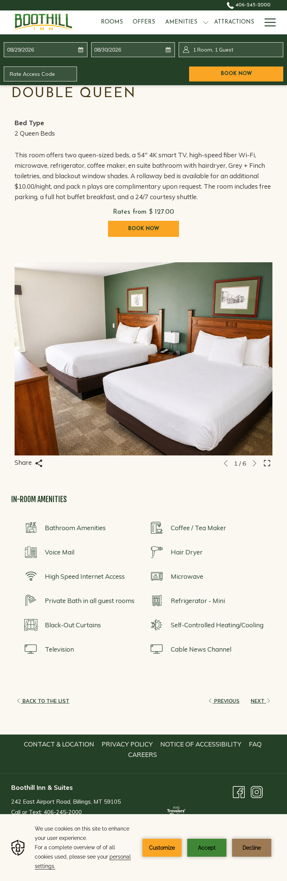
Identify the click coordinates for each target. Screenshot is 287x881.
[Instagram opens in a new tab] (257, 791)
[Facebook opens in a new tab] (239, 791)
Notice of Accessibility (200, 744)
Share (24, 462)
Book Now (252, 74)
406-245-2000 (252, 5)
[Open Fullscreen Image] (267, 462)
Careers (142, 754)
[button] (39, 49)
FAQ (255, 744)
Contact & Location (59, 744)
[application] (143, 847)
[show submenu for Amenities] (205, 22)
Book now (143, 229)
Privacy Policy (127, 744)
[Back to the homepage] (43, 22)
